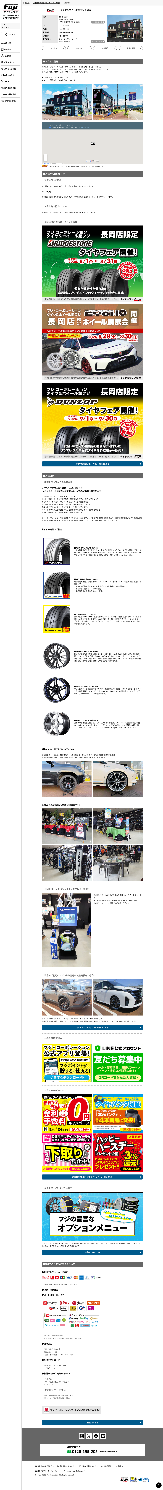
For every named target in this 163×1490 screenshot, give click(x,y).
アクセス (54, 48)
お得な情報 (131, 48)
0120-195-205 (85, 1451)
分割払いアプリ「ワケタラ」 (56, 1390)
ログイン (11, 34)
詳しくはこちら (97, 42)
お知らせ (79, 48)
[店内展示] (67, 826)
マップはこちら (97, 22)
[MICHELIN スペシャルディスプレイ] (66, 966)
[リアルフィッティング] (67, 779)
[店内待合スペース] (118, 863)
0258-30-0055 (64, 25)
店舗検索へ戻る (92, 1422)
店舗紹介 (105, 48)
